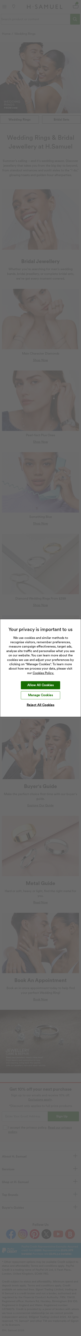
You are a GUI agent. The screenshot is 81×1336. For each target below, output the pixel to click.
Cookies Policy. (43, 673)
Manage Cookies (40, 695)
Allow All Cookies (40, 685)
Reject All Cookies (40, 705)
